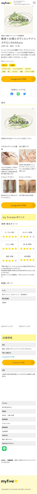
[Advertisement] (9, 317)
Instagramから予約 (18, 79)
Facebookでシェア (12, 94)
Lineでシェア (18, 94)
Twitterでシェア (24, 94)
